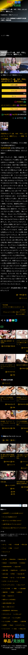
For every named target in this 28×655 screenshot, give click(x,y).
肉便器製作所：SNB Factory (10, 610)
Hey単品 (7, 114)
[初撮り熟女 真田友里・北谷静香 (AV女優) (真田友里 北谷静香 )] (8, 338)
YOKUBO (5, 577)
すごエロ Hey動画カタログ (10, 517)
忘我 (25, 487)
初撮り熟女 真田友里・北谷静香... (7, 341)
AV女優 (6, 346)
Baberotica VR (11, 404)
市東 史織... (4, 482)
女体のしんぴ (6, 618)
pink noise (5, 574)
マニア (17, 548)
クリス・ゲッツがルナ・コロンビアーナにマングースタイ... (8, 366)
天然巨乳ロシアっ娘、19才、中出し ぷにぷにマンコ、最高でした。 (13, 80)
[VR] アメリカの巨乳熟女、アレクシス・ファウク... (7, 398)
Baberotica (7, 428)
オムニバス (12, 464)
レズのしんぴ (17, 614)
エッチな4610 (11, 485)
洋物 (14, 375)
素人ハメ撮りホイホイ (9, 607)
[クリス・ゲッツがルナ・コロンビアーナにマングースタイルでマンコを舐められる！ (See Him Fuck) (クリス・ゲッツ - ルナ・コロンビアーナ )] (8, 362)
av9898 (5, 625)
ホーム (4, 544)
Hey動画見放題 (5, 148)
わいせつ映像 (21, 577)
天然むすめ (23, 629)
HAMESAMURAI (7, 566)
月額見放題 (22, 105)
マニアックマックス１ (9, 585)
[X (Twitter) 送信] (4, 320)
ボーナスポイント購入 (8, 105)
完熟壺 (12, 592)
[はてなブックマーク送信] (16, 320)
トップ (2, 35)
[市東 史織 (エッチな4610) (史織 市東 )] (8, 479)
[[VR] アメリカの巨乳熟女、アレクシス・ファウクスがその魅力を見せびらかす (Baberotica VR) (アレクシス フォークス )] (8, 394)
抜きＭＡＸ (11, 596)
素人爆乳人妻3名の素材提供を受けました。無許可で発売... (8, 456)
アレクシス (24, 298)
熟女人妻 (24, 544)
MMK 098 (5, 570)
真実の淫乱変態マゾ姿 (9, 603)
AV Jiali (5, 559)
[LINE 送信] (13, 320)
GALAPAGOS (13, 563)
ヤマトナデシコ (7, 614)
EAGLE (24, 368)
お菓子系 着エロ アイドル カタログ (12, 524)
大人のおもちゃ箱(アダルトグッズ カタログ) (14, 528)
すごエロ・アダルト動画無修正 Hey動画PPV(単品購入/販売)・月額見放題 (13, 19)
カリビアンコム (20, 625)
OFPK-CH (23, 570)
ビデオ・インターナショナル (10, 581)
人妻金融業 (23, 588)
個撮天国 (5, 592)
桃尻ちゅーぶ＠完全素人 (9, 599)
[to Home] (14, 6)
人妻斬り (15, 621)
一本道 (15, 629)
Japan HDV (18, 566)
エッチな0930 (6, 621)
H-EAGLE (22, 563)
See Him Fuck (11, 372)
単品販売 (20, 102)
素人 (26, 294)
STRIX (13, 574)
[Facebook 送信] (7, 320)
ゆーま (12, 577)
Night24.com (14, 570)
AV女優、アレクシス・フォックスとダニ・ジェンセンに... (8, 422)
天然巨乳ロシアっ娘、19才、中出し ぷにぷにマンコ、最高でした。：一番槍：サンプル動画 (14, 136)
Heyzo (11, 625)
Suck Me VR (21, 574)
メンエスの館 (6, 588)
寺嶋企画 (12, 346)
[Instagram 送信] (10, 320)
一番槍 (20, 294)
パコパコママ (6, 629)
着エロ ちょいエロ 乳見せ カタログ (12, 520)
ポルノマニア (21, 585)
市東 (14, 494)
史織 (14, 491)
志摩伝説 (19, 592)
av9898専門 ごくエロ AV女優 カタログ (13, 513)
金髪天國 (23, 621)
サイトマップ (6, 552)
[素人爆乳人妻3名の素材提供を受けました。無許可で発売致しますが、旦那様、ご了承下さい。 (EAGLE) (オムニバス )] (8, 452)
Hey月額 (14, 114)
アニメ (4, 548)
